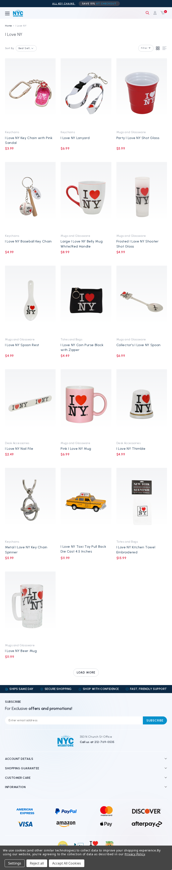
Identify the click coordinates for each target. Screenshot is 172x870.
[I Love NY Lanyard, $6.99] (86, 93)
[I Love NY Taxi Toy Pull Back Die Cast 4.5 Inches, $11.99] (86, 502)
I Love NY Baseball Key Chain (28, 241)
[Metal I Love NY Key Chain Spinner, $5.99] (30, 502)
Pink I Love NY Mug (76, 449)
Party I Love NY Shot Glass (137, 138)
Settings (14, 863)
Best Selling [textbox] (24, 48)
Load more (86, 672)
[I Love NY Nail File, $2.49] (30, 404)
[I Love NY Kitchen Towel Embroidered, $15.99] (141, 502)
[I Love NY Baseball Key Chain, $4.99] (30, 196)
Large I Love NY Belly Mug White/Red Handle (82, 243)
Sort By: (9, 48)
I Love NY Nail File (19, 449)
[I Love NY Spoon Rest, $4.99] (30, 300)
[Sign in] (155, 13)
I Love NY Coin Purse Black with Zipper (82, 347)
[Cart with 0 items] (162, 13)
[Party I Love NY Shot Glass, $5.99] (141, 93)
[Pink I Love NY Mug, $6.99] (86, 404)
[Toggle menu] (7, 13)
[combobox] (26, 48)
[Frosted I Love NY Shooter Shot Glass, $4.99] (141, 196)
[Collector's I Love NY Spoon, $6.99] (141, 300)
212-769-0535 (104, 742)
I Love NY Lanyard (75, 138)
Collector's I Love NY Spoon (138, 345)
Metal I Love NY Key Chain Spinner (26, 549)
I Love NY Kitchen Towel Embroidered (135, 549)
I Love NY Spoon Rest (22, 345)
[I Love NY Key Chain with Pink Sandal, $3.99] (30, 93)
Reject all (37, 863)
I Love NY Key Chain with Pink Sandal (29, 140)
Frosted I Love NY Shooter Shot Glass (137, 243)
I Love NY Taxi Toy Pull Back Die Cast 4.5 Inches (83, 549)
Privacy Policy (135, 854)
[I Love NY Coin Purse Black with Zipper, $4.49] (86, 300)
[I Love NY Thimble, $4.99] (141, 404)
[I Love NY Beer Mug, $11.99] (30, 606)
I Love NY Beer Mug (21, 651)
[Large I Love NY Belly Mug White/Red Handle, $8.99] (86, 196)
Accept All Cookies (66, 863)
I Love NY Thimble (131, 449)
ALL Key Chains (63, 3)
